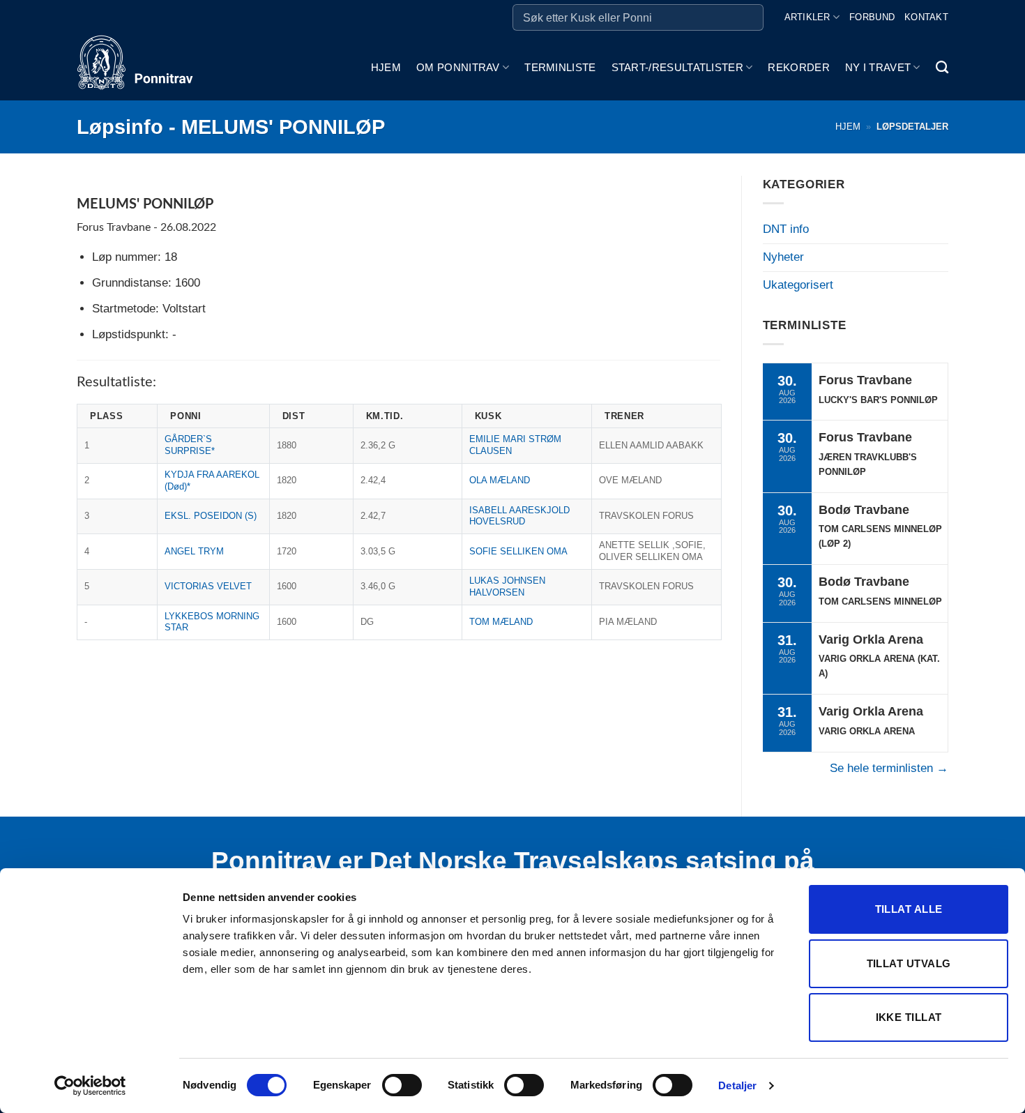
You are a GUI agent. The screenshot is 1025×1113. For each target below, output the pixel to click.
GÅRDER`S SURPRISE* (190, 445)
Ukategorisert (798, 285)
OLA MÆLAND (499, 480)
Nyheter (783, 257)
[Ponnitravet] (146, 67)
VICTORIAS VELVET (208, 586)
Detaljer (737, 1085)
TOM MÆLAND (501, 621)
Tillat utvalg (909, 963)
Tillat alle (909, 909)
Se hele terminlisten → (889, 768)
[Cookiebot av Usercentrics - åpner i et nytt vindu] (90, 1085)
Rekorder (798, 67)
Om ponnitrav (458, 67)
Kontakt (926, 17)
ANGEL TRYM (194, 551)
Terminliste (559, 67)
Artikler (807, 17)
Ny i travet (878, 67)
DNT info (786, 229)
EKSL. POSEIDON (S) (211, 515)
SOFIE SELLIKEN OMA (518, 551)
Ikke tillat (909, 1017)
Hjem (386, 67)
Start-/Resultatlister (677, 67)
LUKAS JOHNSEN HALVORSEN (507, 586)
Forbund (872, 17)
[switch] (402, 1085)
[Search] (942, 67)
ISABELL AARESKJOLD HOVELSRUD (519, 516)
